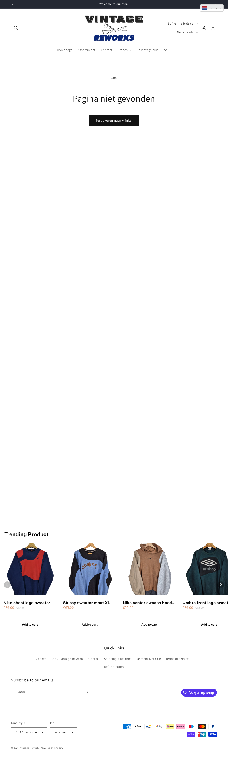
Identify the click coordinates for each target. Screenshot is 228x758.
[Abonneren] (86, 692)
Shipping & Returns (118, 659)
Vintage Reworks (30, 747)
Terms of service (177, 659)
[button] (16, 28)
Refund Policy (114, 667)
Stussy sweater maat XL (86, 602)
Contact (94, 659)
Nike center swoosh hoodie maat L (149, 602)
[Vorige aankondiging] (13, 4)
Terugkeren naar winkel (114, 120)
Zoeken (41, 659)
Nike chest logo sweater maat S (27, 602)
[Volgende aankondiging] (215, 4)
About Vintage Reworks (67, 659)
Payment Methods (149, 659)
